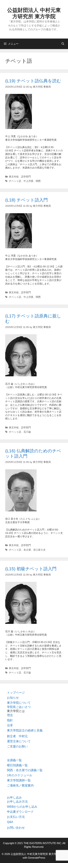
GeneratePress (36, 857)
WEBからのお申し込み (22, 806)
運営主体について (19, 741)
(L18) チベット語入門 (26, 199)
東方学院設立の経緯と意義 (25, 730)
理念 (10, 715)
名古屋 (27, 549)
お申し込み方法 (17, 801)
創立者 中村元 (17, 736)
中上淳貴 (28, 181)
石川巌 (27, 431)
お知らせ (13, 697)
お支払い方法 (16, 817)
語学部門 (26, 176)
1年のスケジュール (19, 775)
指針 (10, 720)
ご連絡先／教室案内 (20, 785)
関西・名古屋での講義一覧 (25, 770)
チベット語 (15, 181)
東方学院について (19, 702)
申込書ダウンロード (20, 811)
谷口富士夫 (39, 549)
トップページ (16, 692)
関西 (38, 181)
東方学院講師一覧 (19, 780)
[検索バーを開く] (63, 44)
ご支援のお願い (17, 746)
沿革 (10, 725)
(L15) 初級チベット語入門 (30, 568)
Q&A (10, 822)
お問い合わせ (16, 827)
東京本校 (14, 176)
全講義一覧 (14, 760)
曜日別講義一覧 (17, 765)
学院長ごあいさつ (19, 707)
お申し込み (14, 797)
